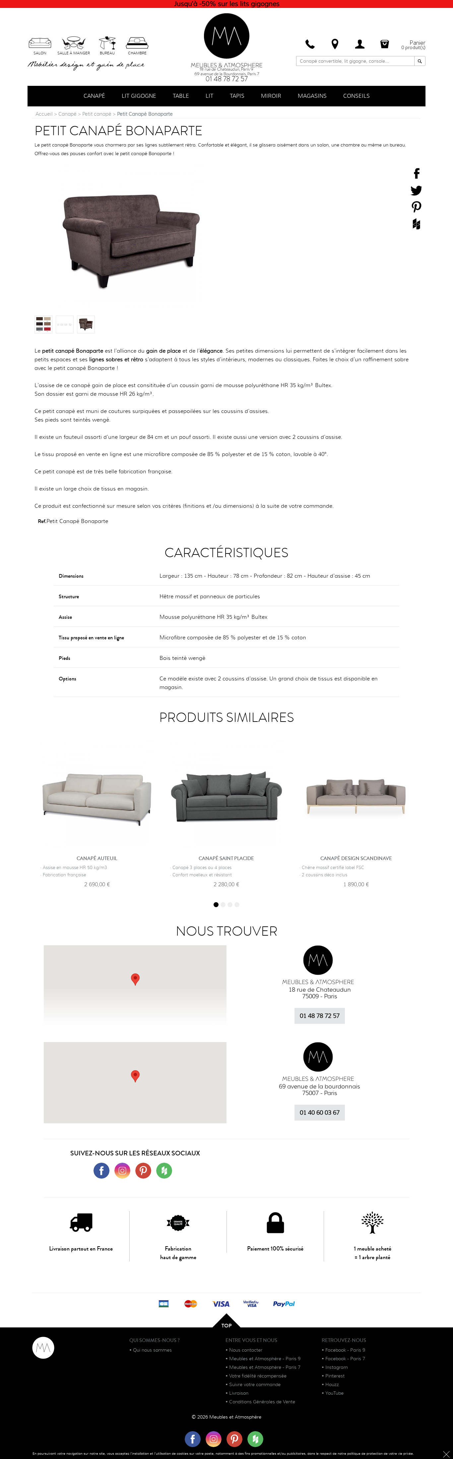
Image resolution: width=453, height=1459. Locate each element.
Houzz (332, 1384)
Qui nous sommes (152, 1350)
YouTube (334, 1393)
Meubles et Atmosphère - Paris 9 (264, 1359)
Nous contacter (245, 1350)
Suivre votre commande (255, 1384)
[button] (135, 1076)
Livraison (238, 1393)
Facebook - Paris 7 (345, 1359)
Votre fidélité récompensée (258, 1376)
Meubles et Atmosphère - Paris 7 (264, 1367)
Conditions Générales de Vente (262, 1402)
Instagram (336, 1367)
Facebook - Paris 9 (345, 1350)
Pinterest (335, 1376)
